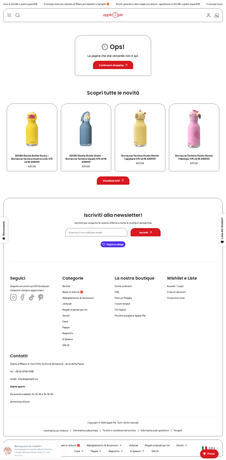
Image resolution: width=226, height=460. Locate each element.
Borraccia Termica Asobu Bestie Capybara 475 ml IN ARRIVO (140, 157)
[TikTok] (31, 297)
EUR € (212, 448)
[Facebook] (22, 297)
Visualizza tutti (111, 180)
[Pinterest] (40, 297)
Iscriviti (143, 232)
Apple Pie (111, 422)
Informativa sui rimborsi (56, 430)
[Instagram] (13, 297)
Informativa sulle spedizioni (155, 430)
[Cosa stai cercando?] (17, 15)
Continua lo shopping (111, 65)
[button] (216, 15)
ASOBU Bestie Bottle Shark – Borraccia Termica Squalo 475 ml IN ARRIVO (86, 158)
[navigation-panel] (9, 15)
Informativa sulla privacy (85, 430)
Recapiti (178, 430)
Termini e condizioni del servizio (119, 430)
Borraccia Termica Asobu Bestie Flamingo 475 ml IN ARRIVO (194, 157)
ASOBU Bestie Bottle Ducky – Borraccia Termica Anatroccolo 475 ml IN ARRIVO (32, 158)
